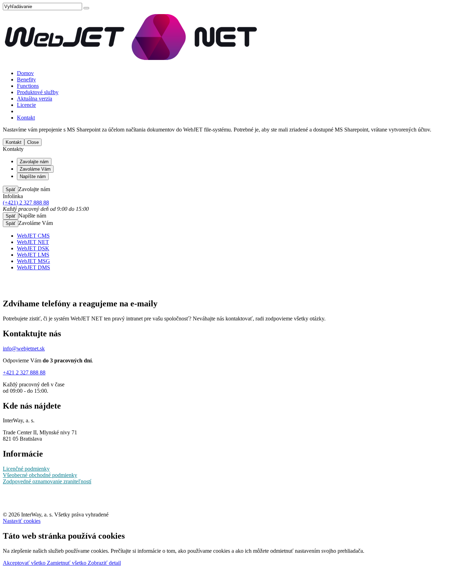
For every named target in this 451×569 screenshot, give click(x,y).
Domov (25, 73)
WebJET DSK (33, 248)
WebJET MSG (33, 261)
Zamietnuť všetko (67, 563)
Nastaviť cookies (22, 521)
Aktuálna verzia (34, 99)
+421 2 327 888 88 (24, 372)
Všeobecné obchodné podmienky (40, 475)
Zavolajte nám (34, 161)
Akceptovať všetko (25, 563)
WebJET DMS (33, 267)
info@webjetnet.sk (24, 348)
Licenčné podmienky (26, 469)
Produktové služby (37, 92)
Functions (28, 86)
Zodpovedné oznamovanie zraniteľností (47, 481)
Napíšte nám (33, 176)
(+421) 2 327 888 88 (26, 203)
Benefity (26, 79)
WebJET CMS (33, 236)
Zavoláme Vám (35, 169)
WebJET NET (33, 242)
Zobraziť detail (104, 563)
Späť (11, 189)
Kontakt (26, 118)
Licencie (26, 105)
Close (33, 142)
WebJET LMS (33, 255)
